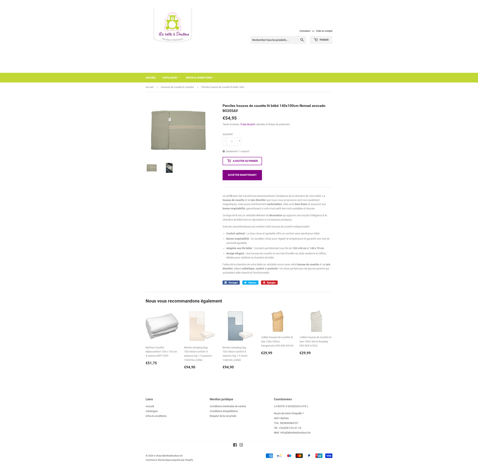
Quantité (228, 134)
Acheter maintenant (242, 174)
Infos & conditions (199, 77)
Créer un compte (324, 31)
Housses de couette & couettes (177, 87)
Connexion (304, 31)
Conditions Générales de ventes (228, 406)
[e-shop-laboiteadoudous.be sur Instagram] (241, 445)
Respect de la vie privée (223, 415)
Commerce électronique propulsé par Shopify (169, 460)
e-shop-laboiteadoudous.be (168, 455)
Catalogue (170, 77)
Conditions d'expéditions (224, 411)
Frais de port (247, 124)
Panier (324, 39)
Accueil (151, 77)
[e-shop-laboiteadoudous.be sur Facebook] (235, 445)
